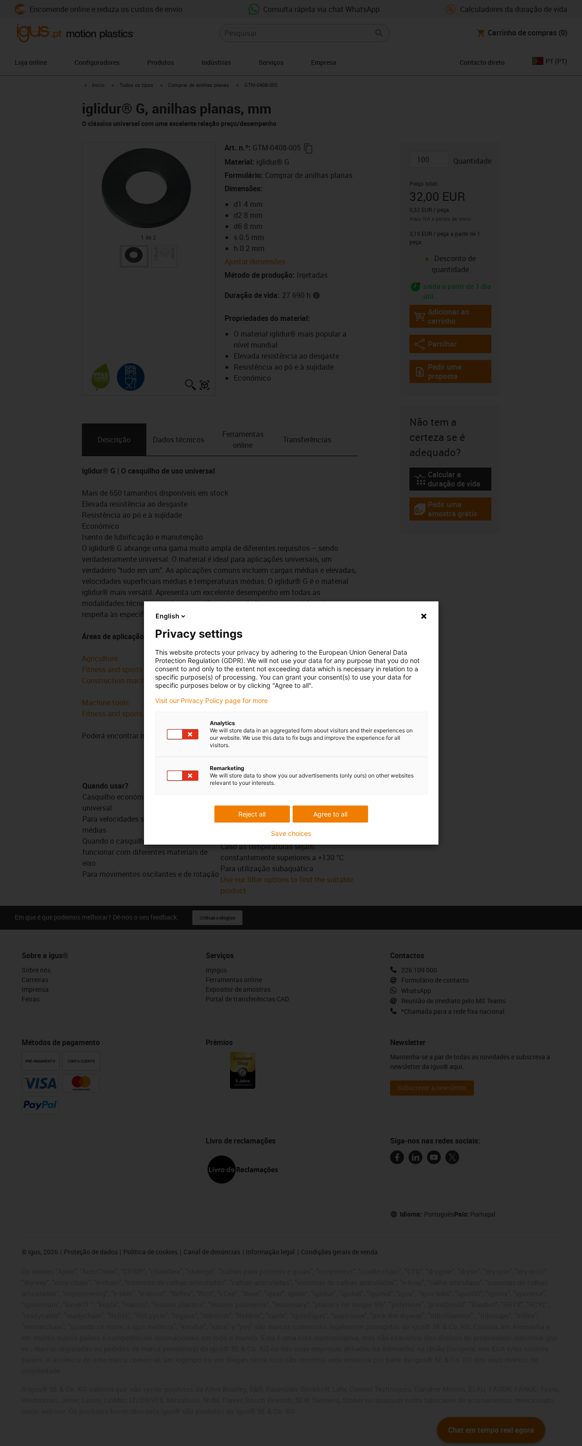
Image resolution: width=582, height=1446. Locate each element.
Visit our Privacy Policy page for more (211, 700)
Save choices (291, 833)
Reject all (251, 814)
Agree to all (330, 814)
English (167, 616)
